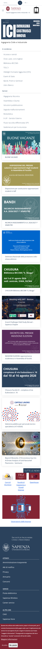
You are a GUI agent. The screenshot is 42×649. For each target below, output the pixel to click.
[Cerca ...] (20, 3)
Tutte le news (32, 470)
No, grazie (13, 645)
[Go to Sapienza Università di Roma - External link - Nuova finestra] (14, 8)
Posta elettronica (10, 593)
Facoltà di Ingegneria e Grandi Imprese (21, 486)
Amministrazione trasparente (15, 562)
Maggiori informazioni (9, 639)
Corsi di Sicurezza (7, 483)
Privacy (6, 572)
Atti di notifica (8, 567)
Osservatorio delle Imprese (21, 521)
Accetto (4, 645)
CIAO (5, 614)
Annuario (6, 577)
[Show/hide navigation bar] (3, 10)
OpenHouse (34, 482)
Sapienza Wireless (10, 598)
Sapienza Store (9, 619)
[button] (26, 3)
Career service (8, 602)
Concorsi (6, 581)
